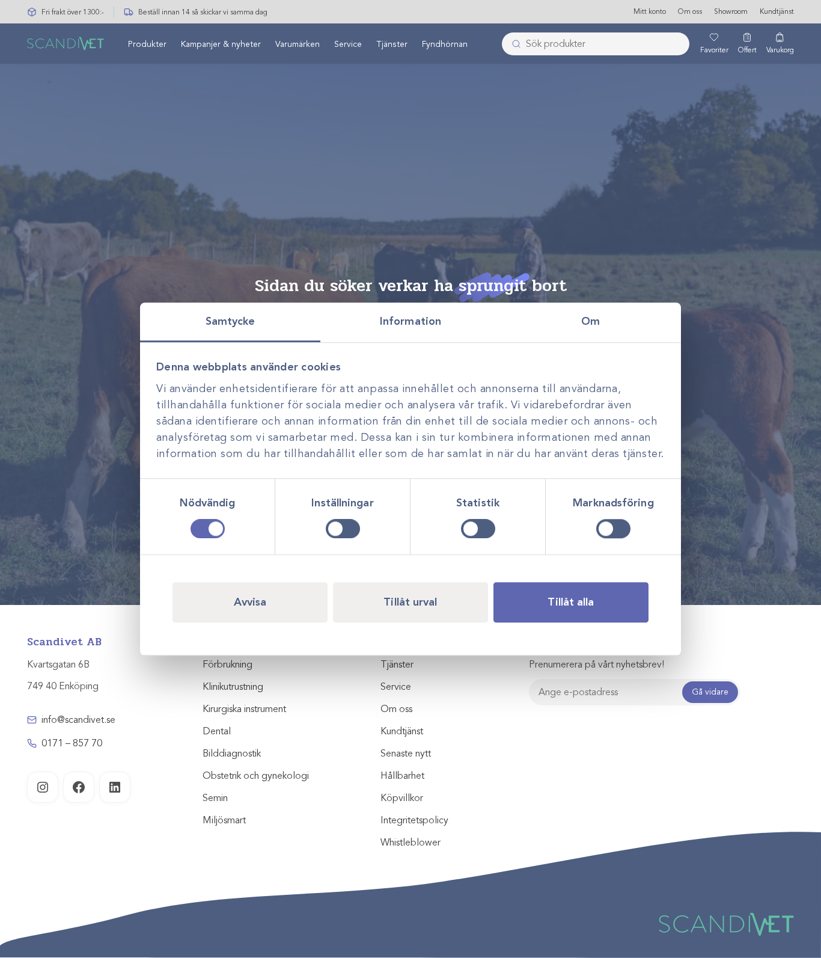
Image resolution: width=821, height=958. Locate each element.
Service (348, 44)
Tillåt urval (410, 602)
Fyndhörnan (445, 44)
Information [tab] (410, 321)
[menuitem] (147, 44)
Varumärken (297, 44)
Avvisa (250, 602)
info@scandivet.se (78, 720)
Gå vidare (710, 692)
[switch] (343, 528)
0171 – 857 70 (71, 743)
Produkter (147, 44)
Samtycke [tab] (230, 321)
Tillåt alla (571, 602)
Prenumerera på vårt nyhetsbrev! (596, 665)
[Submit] (512, 43)
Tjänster (391, 44)
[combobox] (595, 43)
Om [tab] (590, 321)
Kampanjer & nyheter (221, 44)
